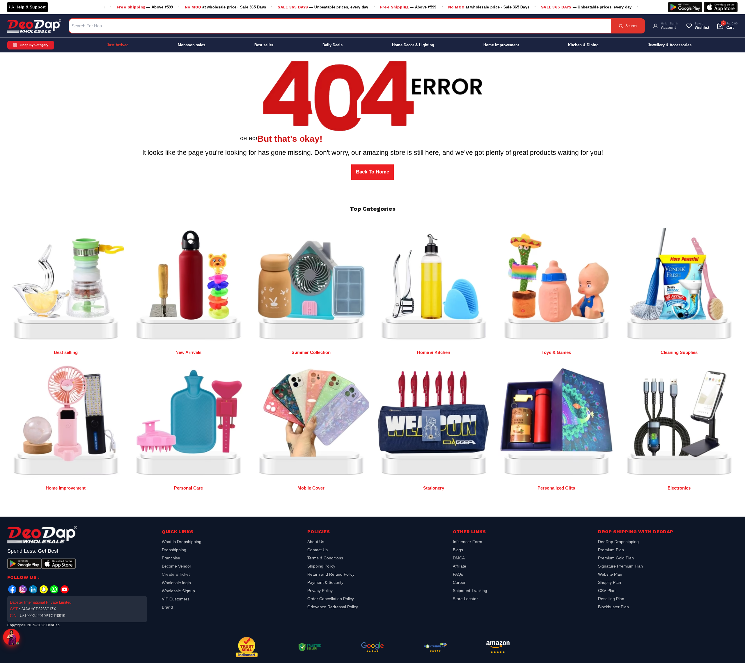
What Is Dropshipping (181, 542)
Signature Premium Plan (620, 566)
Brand (167, 607)
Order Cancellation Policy (330, 598)
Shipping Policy (321, 566)
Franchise (171, 557)
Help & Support (30, 7)
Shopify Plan (609, 582)
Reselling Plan (611, 598)
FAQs (458, 574)
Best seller (263, 45)
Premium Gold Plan (616, 557)
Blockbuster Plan (613, 606)
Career (459, 582)
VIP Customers (175, 599)
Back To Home (372, 172)
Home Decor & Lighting (413, 45)
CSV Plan (606, 590)
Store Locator (465, 598)
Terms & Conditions (325, 557)
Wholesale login (176, 582)
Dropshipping (174, 549)
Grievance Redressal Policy (332, 606)
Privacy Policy (320, 590)
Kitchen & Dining (583, 45)
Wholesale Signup (178, 590)
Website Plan (610, 574)
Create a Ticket (176, 574)
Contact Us (317, 549)
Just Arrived (118, 45)
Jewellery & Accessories (669, 45)
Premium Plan (611, 549)
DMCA (459, 557)
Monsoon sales (191, 45)
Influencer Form (467, 542)
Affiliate (459, 566)
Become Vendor (176, 566)
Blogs (458, 549)
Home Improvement (501, 45)
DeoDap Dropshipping (618, 542)
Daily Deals (332, 45)
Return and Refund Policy (330, 574)
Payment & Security (325, 582)
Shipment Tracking (470, 590)
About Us (315, 542)
